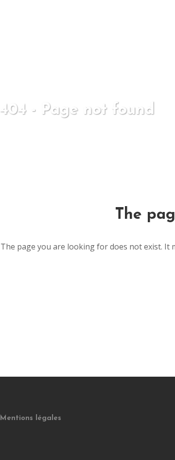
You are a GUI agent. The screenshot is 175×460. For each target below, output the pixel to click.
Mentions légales (30, 418)
